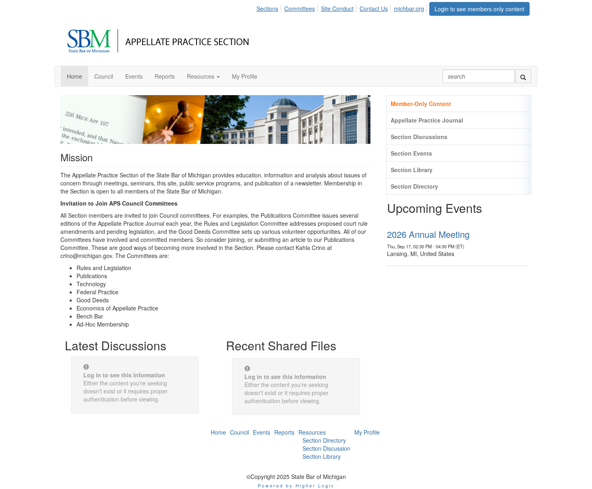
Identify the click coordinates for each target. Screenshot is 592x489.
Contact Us (374, 8)
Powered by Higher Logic (296, 485)
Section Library (412, 170)
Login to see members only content (479, 9)
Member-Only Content (421, 104)
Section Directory (414, 186)
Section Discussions (419, 137)
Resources (312, 432)
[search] (523, 76)
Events (261, 432)
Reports (284, 432)
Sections (267, 8)
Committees (299, 8)
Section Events (411, 153)
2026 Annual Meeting (428, 234)
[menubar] (342, 7)
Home (218, 432)
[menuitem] (270, 7)
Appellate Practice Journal (427, 120)
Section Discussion (326, 448)
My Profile (367, 432)
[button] (203, 76)
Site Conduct (337, 8)
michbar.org (409, 8)
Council (239, 432)
